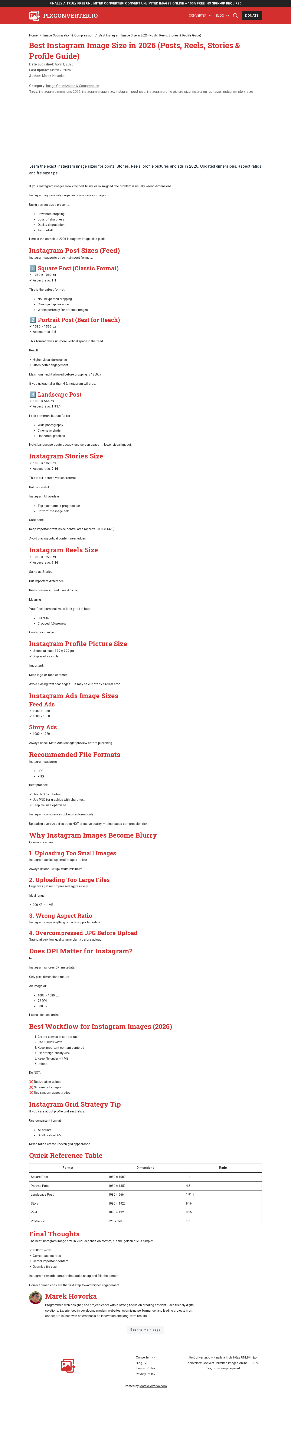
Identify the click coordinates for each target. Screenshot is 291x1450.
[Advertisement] (145, 128)
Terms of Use (145, 1368)
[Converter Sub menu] (210, 15)
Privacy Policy (145, 1374)
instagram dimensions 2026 (60, 92)
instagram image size (98, 92)
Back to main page (145, 1330)
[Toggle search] (235, 16)
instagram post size (131, 92)
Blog (220, 15)
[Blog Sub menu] (227, 15)
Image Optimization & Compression (68, 35)
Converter (197, 15)
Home (33, 35)
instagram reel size (206, 92)
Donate (252, 15)
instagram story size (237, 92)
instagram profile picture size (169, 92)
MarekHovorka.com (153, 1386)
